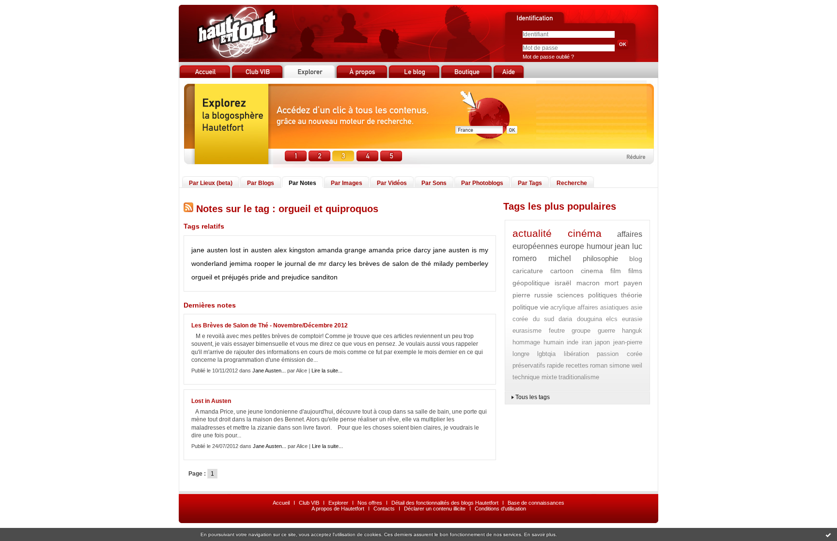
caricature (527, 271)
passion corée (619, 353)
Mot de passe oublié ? (548, 57)
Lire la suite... (326, 370)
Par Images (346, 183)
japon (602, 342)
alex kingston (294, 250)
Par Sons (434, 183)
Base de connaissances (536, 503)
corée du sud (533, 319)
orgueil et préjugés (219, 277)
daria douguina (580, 319)
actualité (532, 233)
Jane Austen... (269, 370)
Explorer (338, 503)
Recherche (572, 183)
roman (598, 365)
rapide (555, 365)
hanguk (632, 330)
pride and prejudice (280, 277)
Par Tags (530, 183)
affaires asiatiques (603, 307)
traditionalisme (578, 377)
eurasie (632, 319)
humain (553, 342)
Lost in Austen (211, 401)
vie (544, 307)
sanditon (324, 277)
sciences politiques (587, 295)
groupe (581, 330)
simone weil (625, 365)
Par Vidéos (392, 183)
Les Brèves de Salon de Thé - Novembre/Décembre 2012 (269, 325)
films (635, 271)
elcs (612, 319)
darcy (422, 250)
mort (611, 283)
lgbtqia (546, 353)
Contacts (384, 508)
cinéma (585, 233)
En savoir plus (540, 534)
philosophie (600, 258)
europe (572, 246)
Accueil (281, 503)
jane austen (209, 250)
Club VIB (309, 503)
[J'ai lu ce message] (828, 535)
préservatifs (528, 365)
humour (600, 246)
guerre (606, 330)
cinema (592, 271)
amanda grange (342, 250)
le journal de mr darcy (311, 263)
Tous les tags (532, 397)
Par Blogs (260, 183)
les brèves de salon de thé (389, 263)
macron (588, 283)
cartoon (562, 271)
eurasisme (527, 330)
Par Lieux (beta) (210, 183)
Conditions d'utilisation (500, 508)
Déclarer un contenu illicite (434, 508)
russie (543, 295)
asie (636, 307)
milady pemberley (461, 263)
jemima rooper (252, 263)
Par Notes (302, 183)
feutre (557, 330)
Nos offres (369, 503)
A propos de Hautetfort (337, 508)
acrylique (562, 307)
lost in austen (251, 250)
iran (587, 342)
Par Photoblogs (482, 183)
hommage (526, 342)
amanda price (390, 250)
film (615, 271)
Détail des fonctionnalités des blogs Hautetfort (444, 503)
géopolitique (531, 283)
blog (635, 259)
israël (563, 283)
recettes (577, 365)
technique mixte (534, 377)
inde (572, 342)
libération (576, 353)
